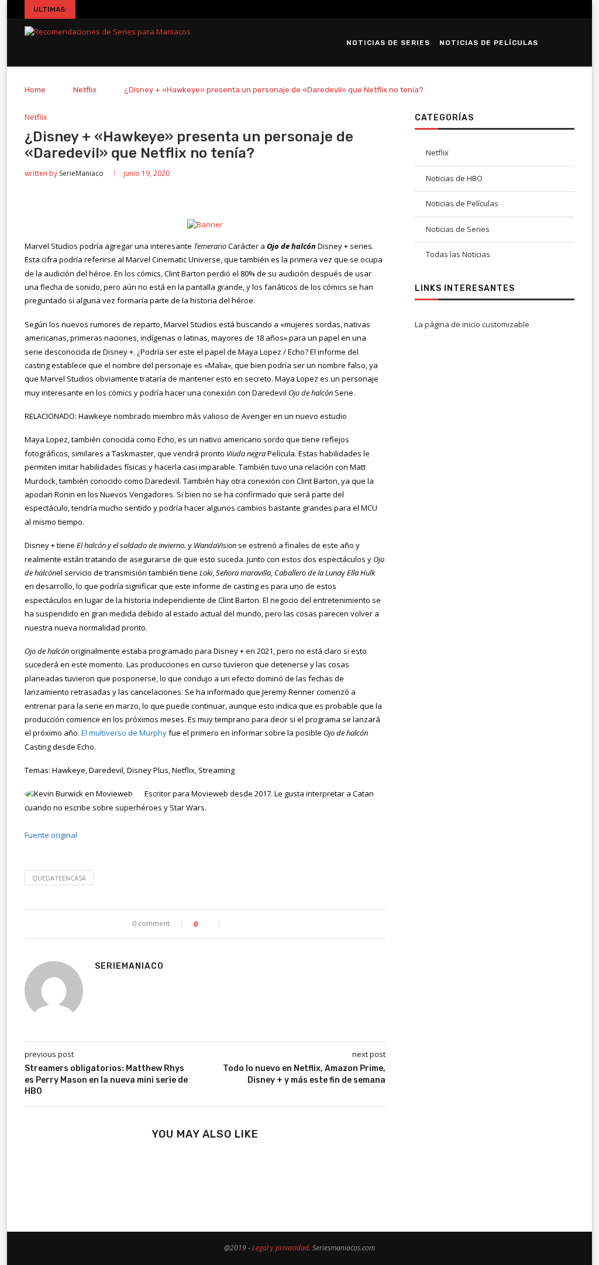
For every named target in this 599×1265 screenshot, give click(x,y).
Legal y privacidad (280, 1248)
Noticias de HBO (454, 178)
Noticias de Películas (488, 43)
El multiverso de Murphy (124, 732)
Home (35, 89)
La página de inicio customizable (472, 324)
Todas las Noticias (458, 254)
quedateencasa (59, 878)
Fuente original (51, 835)
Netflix (85, 89)
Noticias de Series (388, 43)
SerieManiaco (81, 173)
